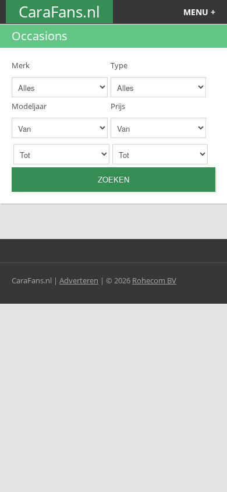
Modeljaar (29, 106)
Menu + (199, 11)
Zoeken (113, 179)
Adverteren (78, 280)
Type (119, 65)
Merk (21, 65)
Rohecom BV (154, 280)
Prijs (118, 106)
